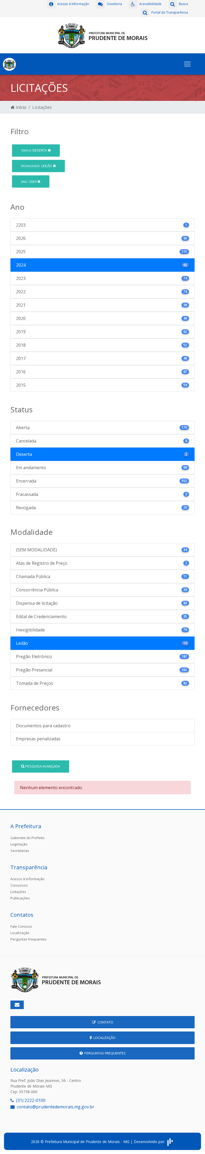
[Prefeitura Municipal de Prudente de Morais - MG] (102, 35)
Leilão (37, 165)
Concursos (19, 885)
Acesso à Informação (27, 878)
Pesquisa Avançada (42, 766)
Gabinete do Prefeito (27, 837)
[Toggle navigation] (187, 64)
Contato (104, 1022)
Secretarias (19, 850)
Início (20, 107)
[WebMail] (17, 1005)
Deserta (34, 150)
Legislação (18, 844)
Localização (19, 932)
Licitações (18, 891)
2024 (29, 181)
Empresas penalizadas (38, 739)
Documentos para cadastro (43, 726)
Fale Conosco (21, 926)
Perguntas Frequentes (28, 939)
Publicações (20, 898)
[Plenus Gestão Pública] (170, 1141)
